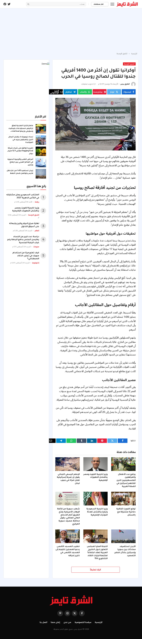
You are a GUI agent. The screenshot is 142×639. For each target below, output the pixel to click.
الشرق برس (125, 84)
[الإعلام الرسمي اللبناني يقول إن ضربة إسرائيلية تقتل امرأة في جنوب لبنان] (67, 464)
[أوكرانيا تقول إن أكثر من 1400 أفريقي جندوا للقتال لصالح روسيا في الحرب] (95, 124)
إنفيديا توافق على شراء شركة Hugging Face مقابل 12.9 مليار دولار (20, 151)
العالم (37, 231)
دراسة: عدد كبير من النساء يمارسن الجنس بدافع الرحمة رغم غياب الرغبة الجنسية (23, 240)
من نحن (67, 622)
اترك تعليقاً (95, 570)
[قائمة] (112, 4)
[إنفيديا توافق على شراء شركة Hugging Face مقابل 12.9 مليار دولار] (41, 151)
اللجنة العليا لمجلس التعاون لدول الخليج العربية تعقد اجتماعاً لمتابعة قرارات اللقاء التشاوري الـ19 (97, 553)
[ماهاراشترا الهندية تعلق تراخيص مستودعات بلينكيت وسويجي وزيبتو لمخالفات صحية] (41, 129)
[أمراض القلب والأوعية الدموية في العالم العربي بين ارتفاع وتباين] (41, 162)
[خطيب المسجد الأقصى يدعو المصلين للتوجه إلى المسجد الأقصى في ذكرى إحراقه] (67, 536)
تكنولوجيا (35, 263)
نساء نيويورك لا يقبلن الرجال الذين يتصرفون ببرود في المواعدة (20, 140)
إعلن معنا (55, 622)
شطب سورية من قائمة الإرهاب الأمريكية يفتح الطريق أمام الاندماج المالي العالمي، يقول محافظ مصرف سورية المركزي (68, 516)
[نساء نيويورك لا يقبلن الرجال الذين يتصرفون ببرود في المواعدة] (41, 140)
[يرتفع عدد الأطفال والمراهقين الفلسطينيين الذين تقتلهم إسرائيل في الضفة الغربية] (123, 464)
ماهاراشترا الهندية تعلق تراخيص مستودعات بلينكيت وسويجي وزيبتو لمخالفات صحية (20, 129)
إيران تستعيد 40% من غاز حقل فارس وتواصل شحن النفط (20, 172)
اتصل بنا (43, 622)
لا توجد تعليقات (87, 84)
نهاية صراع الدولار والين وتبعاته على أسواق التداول (24, 225)
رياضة (37, 202)
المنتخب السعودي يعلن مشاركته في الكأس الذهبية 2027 (22, 196)
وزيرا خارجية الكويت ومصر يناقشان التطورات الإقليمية (95, 477)
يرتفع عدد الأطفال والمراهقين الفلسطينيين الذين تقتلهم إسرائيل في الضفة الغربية (126, 480)
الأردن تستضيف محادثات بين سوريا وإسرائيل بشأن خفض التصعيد (125, 551)
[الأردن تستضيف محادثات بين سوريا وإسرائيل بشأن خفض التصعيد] (123, 536)
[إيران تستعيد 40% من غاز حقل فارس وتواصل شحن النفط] (41, 173)
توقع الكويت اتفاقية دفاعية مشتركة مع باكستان (126, 512)
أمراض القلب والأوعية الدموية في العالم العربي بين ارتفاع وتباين (20, 162)
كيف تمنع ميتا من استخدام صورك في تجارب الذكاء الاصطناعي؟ (25, 256)
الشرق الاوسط (129, 64)
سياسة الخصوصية (83, 622)
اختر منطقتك (99, 4)
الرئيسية (98, 622)
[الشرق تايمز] (127, 4)
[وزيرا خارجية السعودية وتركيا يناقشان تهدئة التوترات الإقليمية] (95, 498)
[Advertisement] (71, 30)
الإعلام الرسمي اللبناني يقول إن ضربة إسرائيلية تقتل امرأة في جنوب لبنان (68, 479)
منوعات (36, 247)
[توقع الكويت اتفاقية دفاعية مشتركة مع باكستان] (123, 498)
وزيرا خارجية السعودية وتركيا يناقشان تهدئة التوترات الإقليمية (97, 512)
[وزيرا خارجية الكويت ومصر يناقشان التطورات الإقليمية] (95, 464)
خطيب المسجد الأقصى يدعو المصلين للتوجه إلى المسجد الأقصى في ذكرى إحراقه (67, 551)
